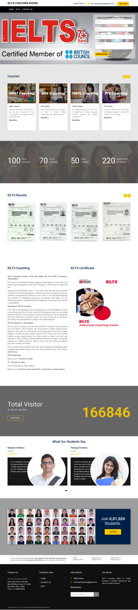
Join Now (113, 532)
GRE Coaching (45, 106)
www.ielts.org (12, 352)
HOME (11, 9)
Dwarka (75, 558)
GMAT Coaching (14, 106)
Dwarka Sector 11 (97, 558)
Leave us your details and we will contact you (114, 18)
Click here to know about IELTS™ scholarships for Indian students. (41, 369)
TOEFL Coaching (77, 106)
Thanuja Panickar (79, 447)
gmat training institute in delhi (21, 561)
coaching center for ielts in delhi (40, 561)
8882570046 (79, 4)
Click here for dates (18, 362)
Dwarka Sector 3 (115, 559)
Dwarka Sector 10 (78, 559)
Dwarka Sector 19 (116, 558)
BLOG (18, 9)
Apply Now (123, 4)
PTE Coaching (108, 106)
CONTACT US (27, 9)
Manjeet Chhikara (16, 447)
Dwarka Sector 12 (97, 559)
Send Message (102, 54)
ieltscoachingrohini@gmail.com (102, 4)
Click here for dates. (27, 359)
